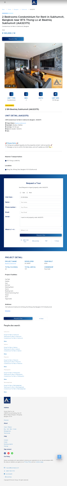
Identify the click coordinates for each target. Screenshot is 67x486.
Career (5, 442)
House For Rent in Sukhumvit (11, 335)
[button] (5, 2)
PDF (46, 241)
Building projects (8, 444)
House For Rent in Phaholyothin (12, 373)
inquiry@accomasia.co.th (12, 468)
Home (9, 9)
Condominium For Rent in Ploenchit (13, 363)
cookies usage (39, 462)
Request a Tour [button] (13, 39)
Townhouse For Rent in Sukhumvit (12, 336)
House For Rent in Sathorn (10, 347)
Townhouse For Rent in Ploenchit (12, 362)
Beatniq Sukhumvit (20, 123)
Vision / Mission (8, 427)
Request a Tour (41, 235)
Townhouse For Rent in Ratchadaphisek (14, 387)
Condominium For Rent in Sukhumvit (13, 338)
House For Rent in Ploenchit (11, 360)
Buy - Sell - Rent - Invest (10, 429)
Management (7, 431)
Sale (23, 193)
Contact (6, 440)
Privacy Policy (27, 462)
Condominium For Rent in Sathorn (12, 351)
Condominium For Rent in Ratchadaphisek (15, 389)
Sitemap (6, 446)
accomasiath (9, 474)
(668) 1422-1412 (26, 241)
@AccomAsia (35, 241)
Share (57, 241)
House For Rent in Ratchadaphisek (13, 385)
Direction (7, 311)
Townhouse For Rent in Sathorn (12, 349)
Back (3, 9)
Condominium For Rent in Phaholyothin (14, 376)
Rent (30, 193)
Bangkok (16, 9)
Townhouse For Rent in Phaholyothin (13, 374)
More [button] (5, 341)
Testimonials (7, 433)
